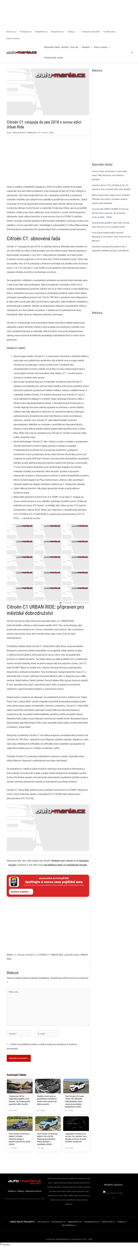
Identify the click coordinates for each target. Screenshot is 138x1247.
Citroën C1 (40, 186)
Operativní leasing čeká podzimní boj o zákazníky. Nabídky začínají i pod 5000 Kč (110, 248)
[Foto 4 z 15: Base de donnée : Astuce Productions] (20, 546)
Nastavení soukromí (12, 1199)
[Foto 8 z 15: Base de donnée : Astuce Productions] (47, 562)
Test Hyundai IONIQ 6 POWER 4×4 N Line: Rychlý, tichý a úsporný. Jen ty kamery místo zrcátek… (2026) (110, 213)
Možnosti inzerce (33, 1191)
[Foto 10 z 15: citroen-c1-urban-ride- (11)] (20, 578)
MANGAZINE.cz (108, 1222)
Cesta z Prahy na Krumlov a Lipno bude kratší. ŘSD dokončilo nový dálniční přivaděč (109, 175)
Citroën (21, 954)
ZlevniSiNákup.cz (69, 1225)
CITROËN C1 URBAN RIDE (50, 954)
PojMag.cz (121, 1222)
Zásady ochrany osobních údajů (33, 1199)
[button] (79, 47)
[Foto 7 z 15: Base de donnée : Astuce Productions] (20, 562)
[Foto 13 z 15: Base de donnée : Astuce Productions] (20, 593)
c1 (15, 954)
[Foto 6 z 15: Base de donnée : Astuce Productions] (75, 546)
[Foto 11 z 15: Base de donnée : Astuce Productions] (47, 578)
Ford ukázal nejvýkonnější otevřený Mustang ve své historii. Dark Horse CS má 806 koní (111, 236)
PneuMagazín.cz (58, 1222)
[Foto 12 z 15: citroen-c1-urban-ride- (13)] (75, 578)
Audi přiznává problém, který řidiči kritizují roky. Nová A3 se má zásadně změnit (110, 225)
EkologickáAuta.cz (92, 1222)
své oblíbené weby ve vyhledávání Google (65, 864)
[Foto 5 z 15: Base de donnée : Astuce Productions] (47, 546)
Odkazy (20, 1191)
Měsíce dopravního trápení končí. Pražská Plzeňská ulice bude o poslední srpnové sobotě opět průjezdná (111, 199)
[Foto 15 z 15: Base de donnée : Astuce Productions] (75, 593)
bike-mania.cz (43, 1222)
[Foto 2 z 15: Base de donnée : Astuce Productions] (47, 531)
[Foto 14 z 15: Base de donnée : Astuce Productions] (47, 593)
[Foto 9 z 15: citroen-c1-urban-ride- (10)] (75, 562)
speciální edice (71, 954)
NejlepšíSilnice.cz (75, 1222)
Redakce (12, 1191)
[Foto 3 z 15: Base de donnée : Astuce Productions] (75, 531)
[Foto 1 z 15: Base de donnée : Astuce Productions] (20, 531)
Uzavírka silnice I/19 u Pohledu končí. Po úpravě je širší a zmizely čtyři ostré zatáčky (111, 187)
